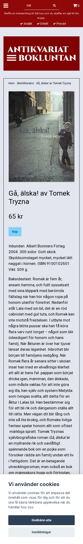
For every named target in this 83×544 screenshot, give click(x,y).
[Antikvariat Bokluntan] (41, 53)
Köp (15, 231)
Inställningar (41, 532)
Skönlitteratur (25, 83)
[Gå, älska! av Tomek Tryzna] (41, 136)
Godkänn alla (41, 520)
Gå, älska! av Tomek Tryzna (53, 83)
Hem (12, 83)
